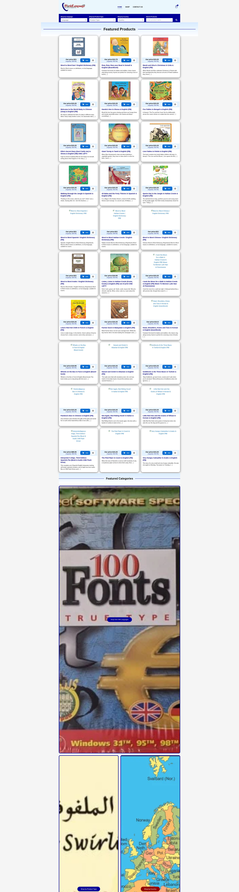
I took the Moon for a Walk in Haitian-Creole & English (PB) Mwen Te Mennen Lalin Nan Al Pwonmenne (160, 284)
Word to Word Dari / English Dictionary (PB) (78, 65)
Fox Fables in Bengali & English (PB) (157, 109)
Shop (127, 7)
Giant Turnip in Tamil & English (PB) (116, 151)
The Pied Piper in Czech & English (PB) (117, 458)
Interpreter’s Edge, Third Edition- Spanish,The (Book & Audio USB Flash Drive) (76, 460)
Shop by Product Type (96, 16)
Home (120, 7)
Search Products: (151, 16)
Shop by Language (67, 16)
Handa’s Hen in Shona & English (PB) (116, 109)
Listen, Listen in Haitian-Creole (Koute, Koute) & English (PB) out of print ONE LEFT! (117, 284)
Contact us (138, 7)
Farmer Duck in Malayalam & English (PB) (118, 328)
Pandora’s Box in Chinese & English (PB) (77, 416)
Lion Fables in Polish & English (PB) (157, 151)
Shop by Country (123, 16)
